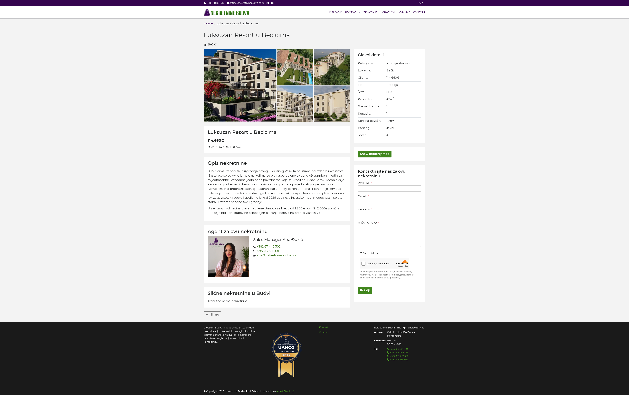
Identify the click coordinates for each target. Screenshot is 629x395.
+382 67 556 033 (398, 359)
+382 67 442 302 (268, 246)
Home (208, 23)
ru (419, 3)
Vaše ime (364, 183)
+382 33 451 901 (268, 251)
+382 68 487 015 (398, 352)
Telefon (364, 209)
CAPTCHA (370, 252)
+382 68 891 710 (398, 349)
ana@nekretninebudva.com (277, 255)
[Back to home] (226, 12)
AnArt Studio (283, 391)
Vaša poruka (367, 223)
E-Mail (362, 196)
